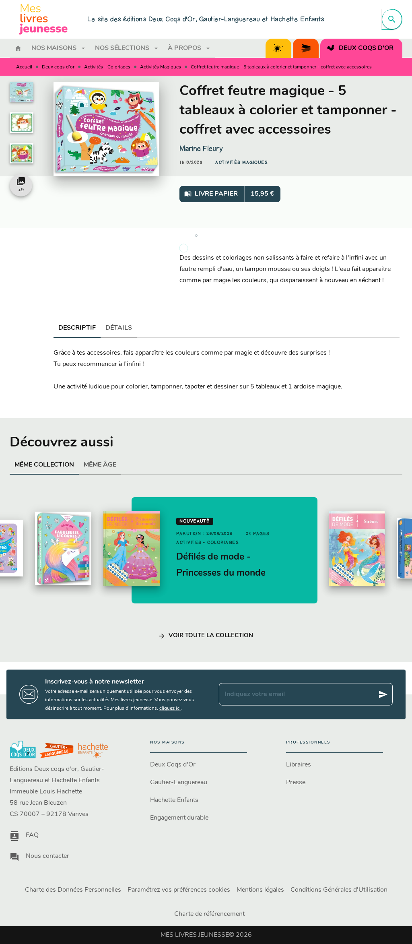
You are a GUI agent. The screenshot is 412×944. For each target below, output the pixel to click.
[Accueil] (43, 19)
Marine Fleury (201, 148)
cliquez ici (170, 708)
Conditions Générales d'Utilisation (338, 890)
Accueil (24, 67)
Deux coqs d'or (58, 67)
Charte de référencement (209, 914)
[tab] (18, 48)
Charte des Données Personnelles (73, 890)
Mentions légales (260, 890)
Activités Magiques (160, 67)
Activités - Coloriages (107, 67)
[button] (241, 162)
